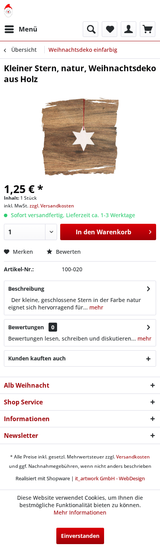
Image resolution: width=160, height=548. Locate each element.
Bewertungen (26, 327)
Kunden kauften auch (37, 358)
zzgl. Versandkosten (52, 205)
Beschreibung (26, 288)
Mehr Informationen (80, 512)
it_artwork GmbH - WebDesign (110, 478)
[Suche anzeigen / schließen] (90, 29)
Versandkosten (133, 456)
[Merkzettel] (109, 29)
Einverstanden (80, 535)
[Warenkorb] (147, 29)
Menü (28, 29)
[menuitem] (20, 29)
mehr (95, 307)
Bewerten (67, 251)
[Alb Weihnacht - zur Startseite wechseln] (8, 11)
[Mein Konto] (128, 29)
